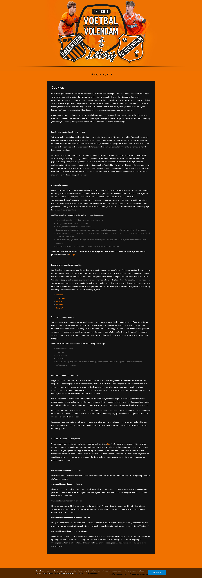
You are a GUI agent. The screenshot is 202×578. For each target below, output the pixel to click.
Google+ (59, 308)
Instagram (60, 298)
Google (72, 255)
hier (108, 444)
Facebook (60, 295)
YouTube (59, 304)
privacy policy (75, 573)
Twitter (59, 301)
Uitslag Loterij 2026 (101, 74)
